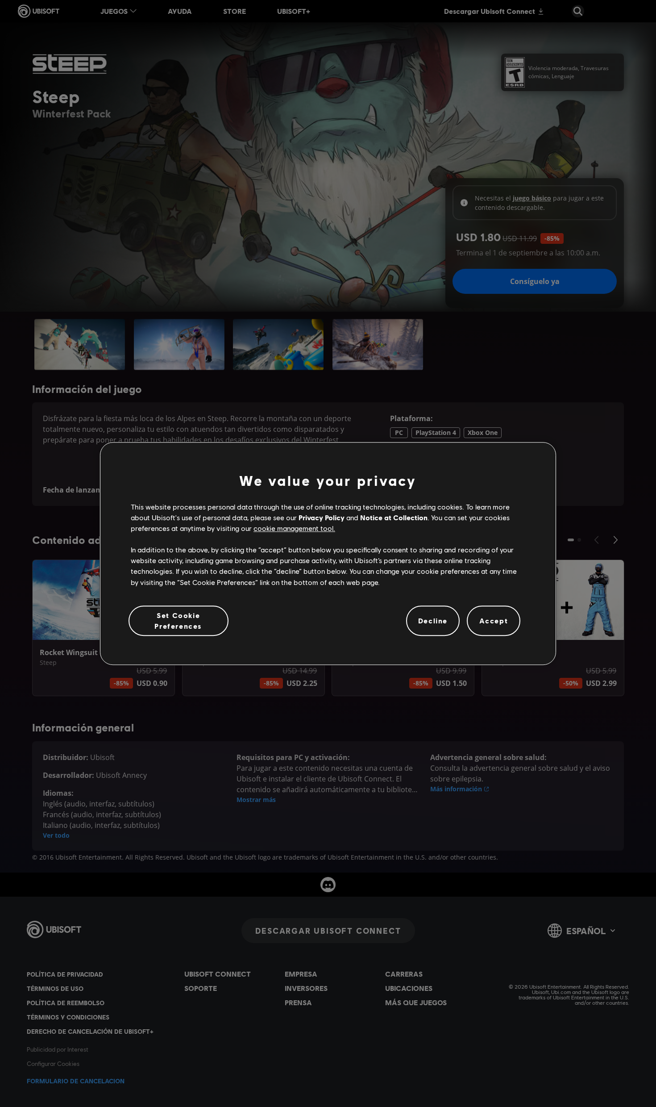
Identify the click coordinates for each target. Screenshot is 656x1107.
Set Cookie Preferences (178, 620)
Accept (493, 620)
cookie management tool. (294, 528)
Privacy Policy (322, 517)
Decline (433, 620)
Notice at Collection (394, 517)
